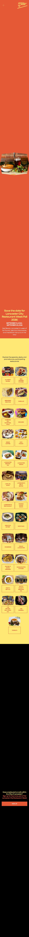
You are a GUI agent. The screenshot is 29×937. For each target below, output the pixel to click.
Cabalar (21, 401)
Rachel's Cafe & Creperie (8, 568)
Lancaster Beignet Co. (7, 464)
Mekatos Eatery (8, 526)
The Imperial (21, 609)
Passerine (8, 547)
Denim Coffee (8, 442)
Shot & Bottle (8, 588)
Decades (21, 422)
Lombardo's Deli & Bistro (21, 484)
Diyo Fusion (21, 442)
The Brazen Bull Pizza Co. (8, 609)
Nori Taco (21, 526)
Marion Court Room (21, 505)
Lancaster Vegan (21, 463)
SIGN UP (14, 804)
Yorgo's (14, 630)
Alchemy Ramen (8, 380)
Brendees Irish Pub (8, 401)
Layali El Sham (8, 484)
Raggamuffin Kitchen (21, 567)
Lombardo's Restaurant (8, 505)
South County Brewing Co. (21, 589)
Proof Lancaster (21, 547)
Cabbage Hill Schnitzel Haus (8, 422)
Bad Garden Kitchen (21, 380)
